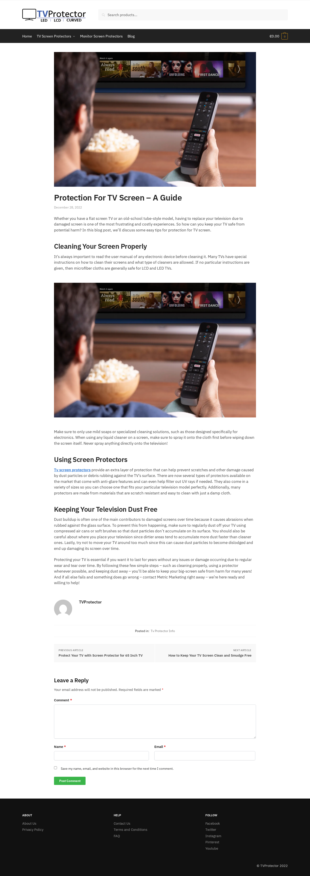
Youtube (211, 848)
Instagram (213, 836)
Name (60, 746)
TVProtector (90, 602)
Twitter (210, 829)
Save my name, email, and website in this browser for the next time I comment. (117, 769)
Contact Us (122, 823)
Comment (63, 700)
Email (160, 746)
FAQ (117, 836)
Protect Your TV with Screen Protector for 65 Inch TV (101, 655)
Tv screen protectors (72, 469)
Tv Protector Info (163, 631)
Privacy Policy (32, 829)
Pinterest (212, 842)
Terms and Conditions (130, 829)
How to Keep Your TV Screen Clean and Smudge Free (209, 655)
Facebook (212, 823)
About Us (29, 823)
